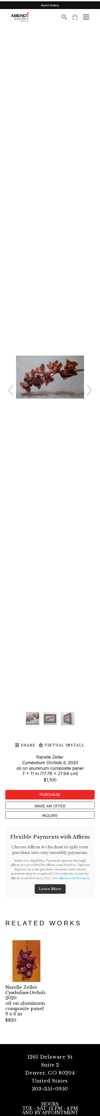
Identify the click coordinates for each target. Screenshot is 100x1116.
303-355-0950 (50, 1089)
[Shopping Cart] (75, 17)
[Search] (64, 17)
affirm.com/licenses (74, 878)
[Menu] (86, 17)
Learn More (50, 889)
